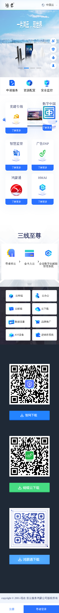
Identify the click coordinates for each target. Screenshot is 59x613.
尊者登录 (41, 609)
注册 (11, 609)
